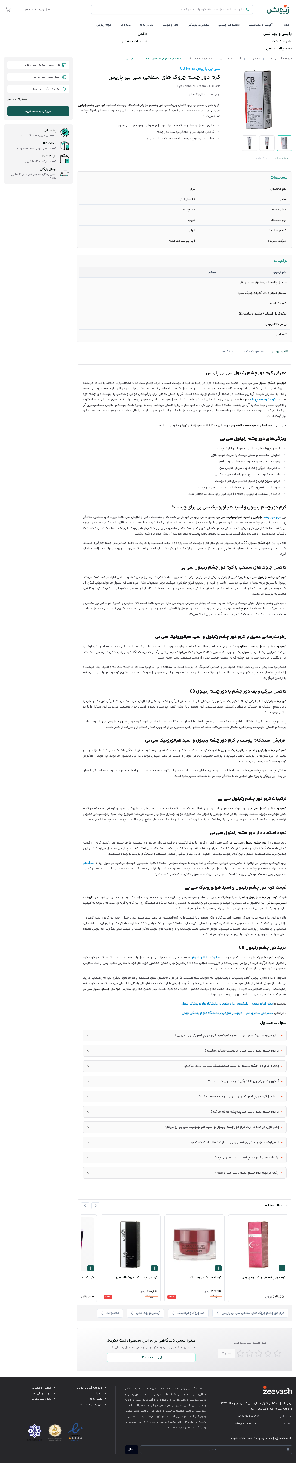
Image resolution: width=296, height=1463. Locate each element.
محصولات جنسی (229, 25)
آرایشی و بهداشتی (261, 25)
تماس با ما (146, 25)
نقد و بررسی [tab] (280, 351)
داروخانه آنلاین (197, 1389)
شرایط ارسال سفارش (39, 1393)
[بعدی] (85, 1205)
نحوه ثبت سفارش (41, 1399)
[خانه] (278, 9)
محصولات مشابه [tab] (253, 351)
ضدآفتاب (89, 863)
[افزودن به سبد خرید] (282, 1268)
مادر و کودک (282, 41)
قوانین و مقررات (41, 1388)
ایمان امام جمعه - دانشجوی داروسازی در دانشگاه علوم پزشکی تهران (227, 1003)
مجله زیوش (103, 25)
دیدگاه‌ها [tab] (227, 351)
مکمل (286, 25)
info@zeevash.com (247, 1424)
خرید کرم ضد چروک (263, 399)
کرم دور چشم (272, 517)
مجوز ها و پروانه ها (90, 1404)
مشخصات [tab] (281, 158)
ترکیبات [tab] (261, 158)
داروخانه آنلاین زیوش (205, 957)
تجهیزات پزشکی (198, 25)
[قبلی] (95, 1205)
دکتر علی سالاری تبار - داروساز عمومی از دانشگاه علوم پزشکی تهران (227, 1013)
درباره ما (126, 25)
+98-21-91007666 (248, 1416)
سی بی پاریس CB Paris (200, 68)
